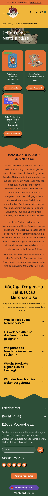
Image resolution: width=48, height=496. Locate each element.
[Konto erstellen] (37, 12)
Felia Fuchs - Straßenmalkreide (35, 75)
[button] (4, 12)
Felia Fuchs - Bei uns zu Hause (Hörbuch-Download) (12, 121)
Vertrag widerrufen (24, 476)
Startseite (6, 23)
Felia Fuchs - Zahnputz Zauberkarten (12, 77)
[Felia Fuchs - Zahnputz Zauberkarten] (12, 60)
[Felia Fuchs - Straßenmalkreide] (35, 60)
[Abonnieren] (40, 450)
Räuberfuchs (28, 493)
